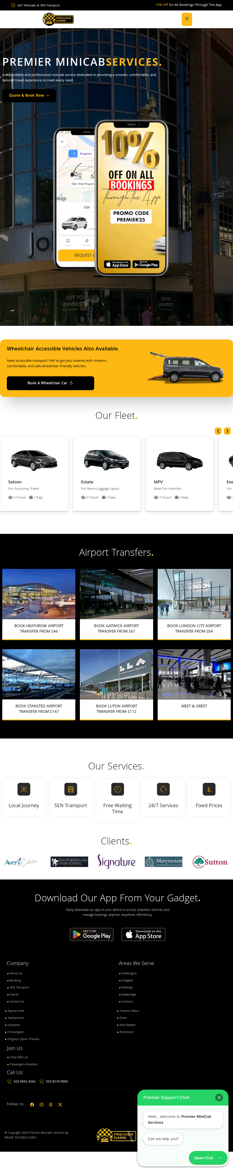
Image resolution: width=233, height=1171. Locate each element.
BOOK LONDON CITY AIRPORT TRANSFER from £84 (194, 629)
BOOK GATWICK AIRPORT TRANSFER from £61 (116, 629)
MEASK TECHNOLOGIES (20, 1137)
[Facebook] (32, 1105)
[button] (219, 1097)
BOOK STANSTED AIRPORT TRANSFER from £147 (38, 709)
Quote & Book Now (26, 96)
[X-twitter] (60, 1105)
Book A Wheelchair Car (48, 383)
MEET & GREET (194, 706)
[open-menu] (187, 19)
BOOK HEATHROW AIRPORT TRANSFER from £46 (38, 629)
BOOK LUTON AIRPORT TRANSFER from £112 (116, 709)
